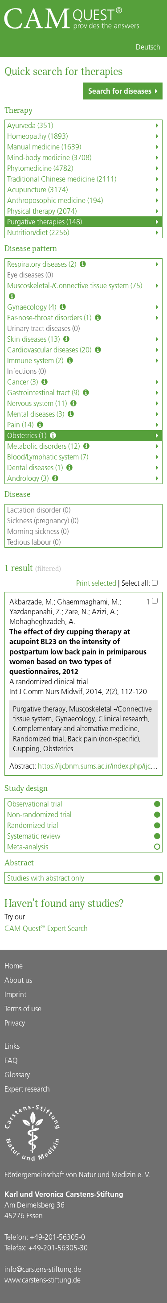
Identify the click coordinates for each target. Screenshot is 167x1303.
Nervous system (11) (38, 403)
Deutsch (148, 46)
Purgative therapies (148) (44, 221)
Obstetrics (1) (27, 435)
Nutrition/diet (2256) (38, 232)
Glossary (17, 1074)
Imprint (15, 994)
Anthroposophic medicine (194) (55, 200)
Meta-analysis (27, 846)
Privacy (14, 1022)
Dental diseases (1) (36, 467)
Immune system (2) (36, 360)
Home (13, 965)
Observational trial (34, 803)
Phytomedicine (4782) (40, 168)
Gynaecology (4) (32, 306)
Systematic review (33, 835)
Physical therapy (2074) (42, 210)
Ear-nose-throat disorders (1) (50, 317)
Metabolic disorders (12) (44, 446)
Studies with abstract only (45, 877)
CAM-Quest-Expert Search (46, 928)
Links (12, 1046)
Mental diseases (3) (36, 413)
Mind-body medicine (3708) (49, 157)
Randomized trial (32, 825)
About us (18, 979)
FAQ (11, 1060)
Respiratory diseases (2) (42, 264)
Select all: (137, 582)
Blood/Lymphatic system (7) (47, 456)
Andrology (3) (28, 478)
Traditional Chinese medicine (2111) (61, 178)
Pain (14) (21, 424)
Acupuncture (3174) (37, 189)
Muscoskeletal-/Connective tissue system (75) (74, 285)
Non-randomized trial (39, 814)
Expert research (27, 1088)
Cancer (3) (23, 381)
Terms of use (22, 1008)
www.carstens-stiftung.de (42, 1279)
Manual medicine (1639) (44, 146)
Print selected (96, 582)
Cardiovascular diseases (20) (50, 349)
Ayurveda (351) (30, 125)
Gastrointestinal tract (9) (44, 392)
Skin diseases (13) (34, 338)
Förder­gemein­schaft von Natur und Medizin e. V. (77, 1174)
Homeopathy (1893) (37, 136)
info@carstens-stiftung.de (42, 1269)
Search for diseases (119, 90)
